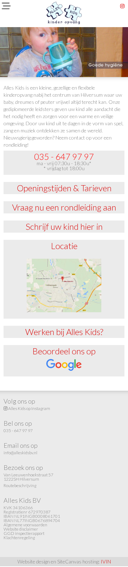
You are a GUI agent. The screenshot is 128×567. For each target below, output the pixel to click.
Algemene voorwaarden (25, 524)
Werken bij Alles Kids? (64, 331)
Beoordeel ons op (64, 351)
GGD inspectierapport (24, 533)
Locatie (64, 246)
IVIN (106, 561)
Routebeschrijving (20, 485)
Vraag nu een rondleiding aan (64, 207)
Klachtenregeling (19, 537)
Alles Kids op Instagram (28, 408)
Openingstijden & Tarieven (64, 188)
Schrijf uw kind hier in (64, 226)
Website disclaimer (21, 529)
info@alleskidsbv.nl (20, 452)
